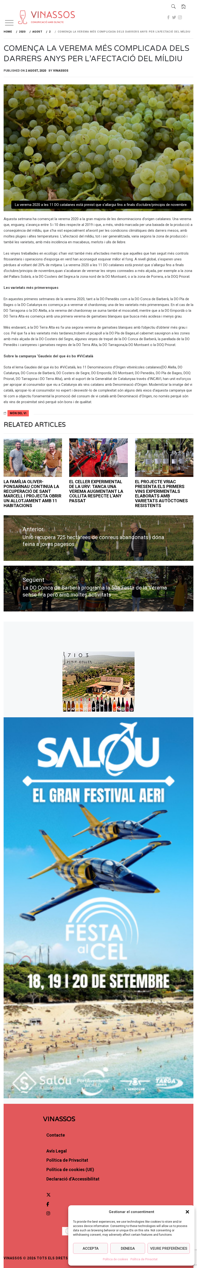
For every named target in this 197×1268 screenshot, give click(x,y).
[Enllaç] (29, 10)
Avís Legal (56, 1150)
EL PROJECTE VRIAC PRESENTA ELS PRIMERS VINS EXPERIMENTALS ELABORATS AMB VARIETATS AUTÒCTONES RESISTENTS (161, 493)
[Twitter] (174, 17)
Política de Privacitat (144, 1259)
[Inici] (183, 7)
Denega (128, 1248)
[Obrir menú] (9, 23)
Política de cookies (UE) (70, 1169)
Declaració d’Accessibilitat (72, 1178)
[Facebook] (168, 17)
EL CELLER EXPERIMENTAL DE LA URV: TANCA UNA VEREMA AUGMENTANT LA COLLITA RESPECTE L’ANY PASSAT (96, 491)
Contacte (55, 1135)
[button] (187, 1211)
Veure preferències (168, 1248)
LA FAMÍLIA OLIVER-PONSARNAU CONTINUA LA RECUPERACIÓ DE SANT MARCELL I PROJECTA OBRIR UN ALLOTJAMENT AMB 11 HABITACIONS (32, 493)
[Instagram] (180, 17)
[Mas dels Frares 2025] (98, 457)
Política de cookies (115, 1259)
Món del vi (18, 413)
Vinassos (60, 70)
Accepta (90, 1248)
